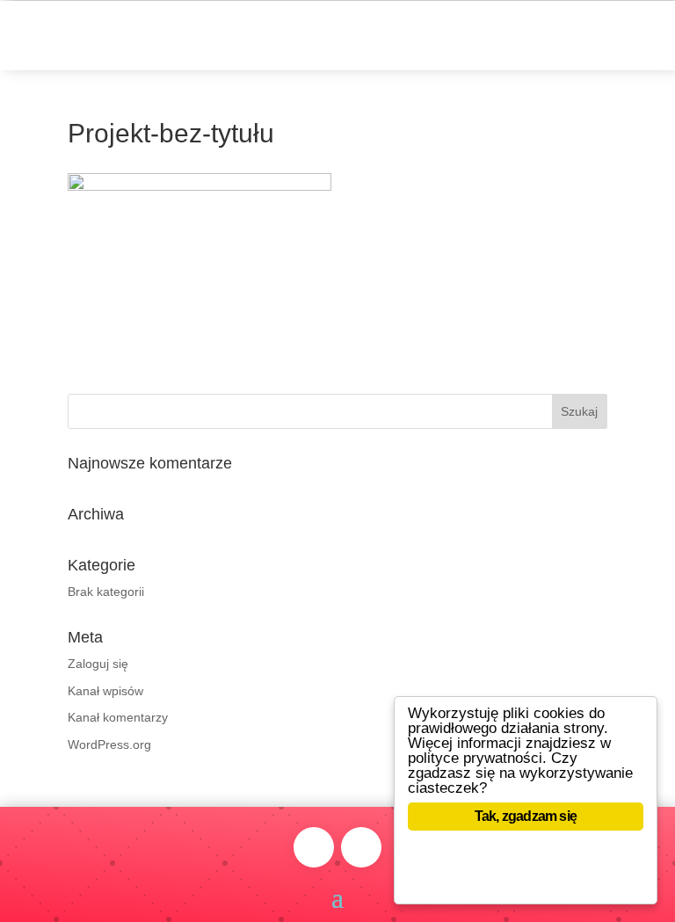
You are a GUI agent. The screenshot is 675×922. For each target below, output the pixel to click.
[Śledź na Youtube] (361, 847)
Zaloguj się (98, 664)
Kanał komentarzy (118, 717)
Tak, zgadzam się (526, 816)
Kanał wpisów (105, 691)
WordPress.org (109, 744)
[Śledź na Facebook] (314, 847)
